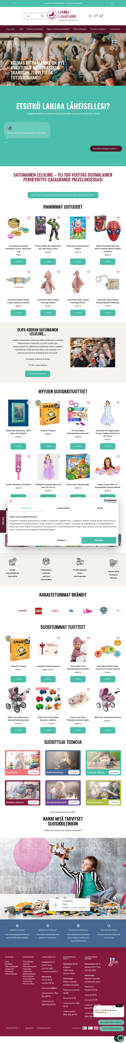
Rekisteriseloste (29, 974)
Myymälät (27, 969)
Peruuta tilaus (28, 984)
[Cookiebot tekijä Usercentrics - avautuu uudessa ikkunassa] (106, 501)
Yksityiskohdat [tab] (63, 508)
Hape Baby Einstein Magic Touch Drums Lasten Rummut (107, 667)
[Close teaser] (7, 509)
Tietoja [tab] (100, 508)
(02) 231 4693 (47, 968)
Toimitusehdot (29, 979)
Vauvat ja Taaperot (98, 29)
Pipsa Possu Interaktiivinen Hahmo (78, 247)
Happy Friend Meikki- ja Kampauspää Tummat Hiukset (107, 485)
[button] (3, 521)
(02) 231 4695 (90, 970)
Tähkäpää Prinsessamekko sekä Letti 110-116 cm (48, 485)
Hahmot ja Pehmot (35, 29)
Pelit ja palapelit (11, 966)
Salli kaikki (98, 540)
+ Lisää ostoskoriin (78, 907)
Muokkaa (61, 540)
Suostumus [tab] (26, 508)
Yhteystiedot (28, 961)
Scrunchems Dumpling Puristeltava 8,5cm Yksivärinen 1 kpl (18, 249)
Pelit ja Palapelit (79, 29)
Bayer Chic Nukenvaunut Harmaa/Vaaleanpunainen (18, 718)
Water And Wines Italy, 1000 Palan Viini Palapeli (18, 432)
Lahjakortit (9, 969)
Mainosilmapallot (30, 966)
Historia (26, 964)
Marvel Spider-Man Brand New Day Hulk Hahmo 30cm (48, 247)
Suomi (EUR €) (12, 1028)
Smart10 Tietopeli (48, 431)
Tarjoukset (10, 29)
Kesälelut (8, 964)
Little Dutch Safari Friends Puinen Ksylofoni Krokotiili (18, 301)
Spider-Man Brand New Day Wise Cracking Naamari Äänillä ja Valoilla (108, 249)
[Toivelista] (95, 16)
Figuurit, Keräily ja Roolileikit (58, 29)
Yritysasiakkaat (11, 974)
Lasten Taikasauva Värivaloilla (18, 484)
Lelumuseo (27, 971)
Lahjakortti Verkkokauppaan (48, 666)
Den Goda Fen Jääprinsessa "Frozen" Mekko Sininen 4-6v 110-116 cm (108, 433)
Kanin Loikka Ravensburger (78, 484)
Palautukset (27, 981)
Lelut (21, 29)
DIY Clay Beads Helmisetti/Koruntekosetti (78, 432)
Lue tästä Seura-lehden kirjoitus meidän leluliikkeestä (63, 195)
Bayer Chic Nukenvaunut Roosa (107, 717)
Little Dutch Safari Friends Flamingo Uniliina (78, 301)
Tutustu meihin (37, 374)
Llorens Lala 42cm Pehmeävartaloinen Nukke (78, 718)
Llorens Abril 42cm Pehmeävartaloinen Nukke (78, 667)
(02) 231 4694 (69, 973)
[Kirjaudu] (90, 16)
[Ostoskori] (100, 16)
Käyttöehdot (28, 976)
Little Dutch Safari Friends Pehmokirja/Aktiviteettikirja (107, 301)
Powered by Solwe (44, 1028)
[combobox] (35, 16)
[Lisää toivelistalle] (29, 218)
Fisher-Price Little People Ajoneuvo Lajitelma (48, 718)
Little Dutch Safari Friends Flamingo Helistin (48, 301)
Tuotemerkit (115, 29)
